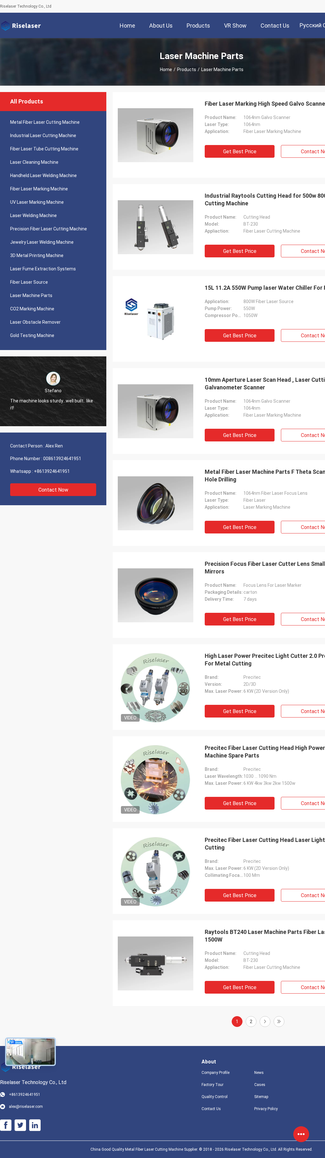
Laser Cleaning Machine (34, 162)
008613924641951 (62, 458)
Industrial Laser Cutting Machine (43, 135)
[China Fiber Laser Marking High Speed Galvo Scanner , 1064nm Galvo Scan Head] (155, 134)
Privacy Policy (266, 1109)
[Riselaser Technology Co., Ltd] (20, 25)
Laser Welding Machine (33, 215)
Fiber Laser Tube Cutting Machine (44, 148)
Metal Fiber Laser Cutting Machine (45, 122)
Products (186, 69)
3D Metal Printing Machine (36, 255)
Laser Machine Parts (31, 295)
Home (166, 69)
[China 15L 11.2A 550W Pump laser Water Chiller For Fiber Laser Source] (155, 318)
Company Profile (215, 1072)
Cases (259, 1084)
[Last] (279, 1021)
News (259, 1072)
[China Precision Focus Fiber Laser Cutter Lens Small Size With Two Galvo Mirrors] (155, 595)
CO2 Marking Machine (32, 308)
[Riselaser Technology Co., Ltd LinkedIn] (35, 1125)
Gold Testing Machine (32, 335)
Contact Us (211, 1109)
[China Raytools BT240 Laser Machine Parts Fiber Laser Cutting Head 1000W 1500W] (155, 963)
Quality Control (215, 1097)
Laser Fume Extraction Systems (43, 268)
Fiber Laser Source (29, 282)
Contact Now (53, 490)
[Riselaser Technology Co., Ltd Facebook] (5, 1125)
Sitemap (261, 1097)
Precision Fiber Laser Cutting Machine (48, 228)
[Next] (265, 1021)
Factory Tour (212, 1084)
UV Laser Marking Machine (37, 202)
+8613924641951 (52, 471)
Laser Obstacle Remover (35, 322)
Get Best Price (239, 152)
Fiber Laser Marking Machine (39, 188)
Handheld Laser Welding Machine (43, 175)
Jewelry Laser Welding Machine (42, 242)
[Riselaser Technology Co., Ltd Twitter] (20, 1125)
